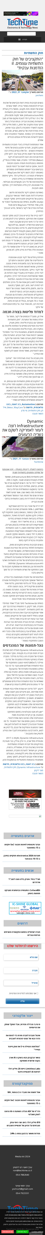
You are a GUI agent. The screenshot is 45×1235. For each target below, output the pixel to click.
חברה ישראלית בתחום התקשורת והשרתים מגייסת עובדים (22, 933)
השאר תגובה (37, 413)
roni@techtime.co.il (22, 1170)
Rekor (10, 407)
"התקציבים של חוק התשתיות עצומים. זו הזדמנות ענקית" (27, 63)
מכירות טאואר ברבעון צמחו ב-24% (25, 1133)
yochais (39, 95)
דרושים (22, 923)
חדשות (29, 407)
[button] (24, 39)
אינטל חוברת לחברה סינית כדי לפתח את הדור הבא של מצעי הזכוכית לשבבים (23, 1037)
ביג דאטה (16, 404)
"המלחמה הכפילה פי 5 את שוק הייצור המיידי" (24, 1048)
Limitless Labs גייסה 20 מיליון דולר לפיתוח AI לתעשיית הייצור (24, 1070)
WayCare (18, 407)
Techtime (38, 461)
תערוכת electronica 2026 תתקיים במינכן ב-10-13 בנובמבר (22, 857)
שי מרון (24, 410)
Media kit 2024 (22, 1156)
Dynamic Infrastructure (28, 767)
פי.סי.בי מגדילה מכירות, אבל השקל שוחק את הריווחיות (22, 1026)
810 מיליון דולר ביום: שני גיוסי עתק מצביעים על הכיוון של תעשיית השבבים (23, 1124)
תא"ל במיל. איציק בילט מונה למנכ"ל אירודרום (24, 881)
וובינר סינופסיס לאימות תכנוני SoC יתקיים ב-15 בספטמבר (22, 846)
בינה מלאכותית (17, 764)
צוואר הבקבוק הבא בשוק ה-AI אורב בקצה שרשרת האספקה (24, 1059)
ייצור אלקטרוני (22, 1015)
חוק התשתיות (34, 410)
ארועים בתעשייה (22, 836)
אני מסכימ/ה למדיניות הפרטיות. (22, 993)
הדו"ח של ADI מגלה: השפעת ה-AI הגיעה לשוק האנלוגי (22, 1113)
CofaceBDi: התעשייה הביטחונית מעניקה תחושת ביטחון (22, 892)
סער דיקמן (38, 770)
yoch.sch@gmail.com (22, 1188)
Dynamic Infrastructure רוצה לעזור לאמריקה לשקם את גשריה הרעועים (22, 427)
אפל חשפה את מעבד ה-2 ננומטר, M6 (24, 1092)
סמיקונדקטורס (22, 1083)
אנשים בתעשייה (22, 870)
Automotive (28, 404)
